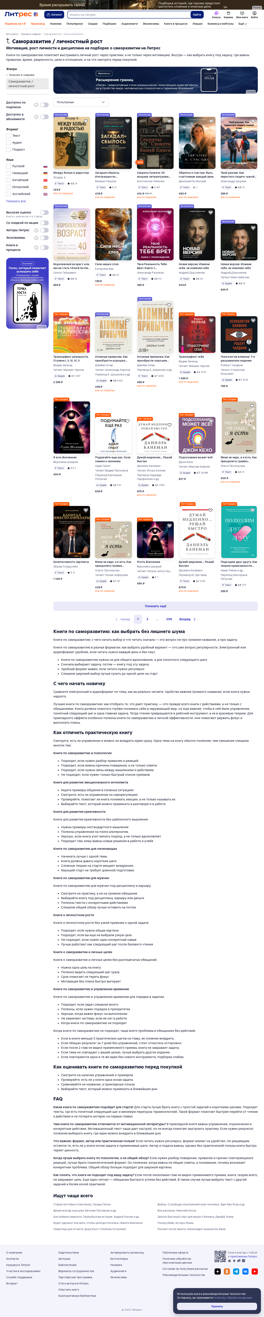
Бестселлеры (119, 1259)
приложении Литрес (243, 1256)
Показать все (16, 201)
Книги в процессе (175, 23)
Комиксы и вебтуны (220, 23)
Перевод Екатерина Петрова (108, 477)
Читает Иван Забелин (235, 277)
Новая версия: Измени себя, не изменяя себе (194, 266)
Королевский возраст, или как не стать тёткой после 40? (71, 266)
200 (169, 619)
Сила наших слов (106, 264)
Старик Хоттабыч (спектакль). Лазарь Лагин (82, 1204)
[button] (188, 619)
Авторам (64, 1259)
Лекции (197, 23)
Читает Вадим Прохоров (111, 470)
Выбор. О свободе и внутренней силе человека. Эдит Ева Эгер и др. (201, 1204)
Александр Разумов (150, 272)
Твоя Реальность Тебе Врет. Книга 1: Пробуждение (152, 266)
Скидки (93, 23)
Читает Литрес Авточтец (153, 571)
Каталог (56, 14)
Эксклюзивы (151, 23)
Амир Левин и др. (232, 570)
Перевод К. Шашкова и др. (113, 374)
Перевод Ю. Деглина (193, 575)
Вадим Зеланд (62, 365)
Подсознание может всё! (196, 457)
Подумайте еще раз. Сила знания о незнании (112, 459)
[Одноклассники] (227, 1271)
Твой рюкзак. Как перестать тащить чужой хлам (238, 175)
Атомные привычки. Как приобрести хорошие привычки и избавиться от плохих (113, 359)
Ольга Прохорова (233, 466)
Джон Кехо (186, 462)
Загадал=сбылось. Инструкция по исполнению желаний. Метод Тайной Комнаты (111, 175)
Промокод (38, 23)
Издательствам (68, 1252)
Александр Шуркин (233, 181)
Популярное (74, 23)
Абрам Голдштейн (65, 566)
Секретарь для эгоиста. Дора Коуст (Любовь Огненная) (89, 1229)
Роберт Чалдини (232, 365)
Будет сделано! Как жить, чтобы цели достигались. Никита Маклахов (98, 1223)
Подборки (109, 23)
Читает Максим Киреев (194, 466)
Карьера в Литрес (18, 1265)
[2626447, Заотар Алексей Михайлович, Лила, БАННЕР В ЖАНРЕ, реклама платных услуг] (155, 80)
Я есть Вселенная (65, 457)
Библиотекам (67, 1265)
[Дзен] (218, 1271)
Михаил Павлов (105, 181)
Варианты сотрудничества (76, 1271)
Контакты (12, 1259)
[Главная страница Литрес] (21, 15)
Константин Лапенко (151, 181)
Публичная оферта (175, 1252)
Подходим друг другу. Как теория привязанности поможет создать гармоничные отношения (239, 564)
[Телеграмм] (236, 1271)
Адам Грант (103, 466)
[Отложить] (86, 121)
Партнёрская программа (75, 1277)
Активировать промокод (127, 1252)
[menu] (81, 102)
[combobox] (129, 14)
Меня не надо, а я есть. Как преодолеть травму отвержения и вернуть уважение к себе (239, 459)
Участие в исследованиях (23, 1271)
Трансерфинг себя (191, 356)
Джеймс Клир (104, 365)
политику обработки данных (233, 1297)
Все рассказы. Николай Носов (177, 1210)
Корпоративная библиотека (77, 1296)
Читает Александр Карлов (112, 370)
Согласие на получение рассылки (185, 1269)
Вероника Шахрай (65, 462)
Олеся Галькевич (64, 272)
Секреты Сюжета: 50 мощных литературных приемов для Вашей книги (155, 175)
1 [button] (138, 619)
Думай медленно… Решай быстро (154, 459)
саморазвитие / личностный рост (22, 83)
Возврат (12, 1283)
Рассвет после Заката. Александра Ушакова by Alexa (192, 1229)
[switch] (44, 105)
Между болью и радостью (71, 173)
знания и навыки (21, 75)
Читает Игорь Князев (151, 470)
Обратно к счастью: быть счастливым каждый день (196, 174)
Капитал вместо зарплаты (71, 562)
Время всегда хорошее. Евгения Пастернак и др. (85, 1210)
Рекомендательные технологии (184, 1275)
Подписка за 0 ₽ (15, 23)
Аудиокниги (129, 23)
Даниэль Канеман (149, 466)
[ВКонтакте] (245, 1271)
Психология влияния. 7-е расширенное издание (238, 358)
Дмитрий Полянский (192, 181)
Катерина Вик (104, 269)
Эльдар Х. (59, 177)
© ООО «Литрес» (132, 1310)
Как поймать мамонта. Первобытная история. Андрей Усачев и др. (96, 1216)
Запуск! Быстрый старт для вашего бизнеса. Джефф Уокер (196, 1216)
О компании (14, 1252)
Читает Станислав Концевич (233, 371)
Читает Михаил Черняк (68, 370)
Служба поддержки (19, 1277)
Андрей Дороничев (192, 272)
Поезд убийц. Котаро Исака (175, 1223)
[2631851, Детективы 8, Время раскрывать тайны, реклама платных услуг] (132, 5)
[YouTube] (255, 1271)
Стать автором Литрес (73, 1283)
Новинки (55, 23)
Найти (197, 14)
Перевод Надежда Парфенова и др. (149, 477)
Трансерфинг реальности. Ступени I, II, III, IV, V (71, 358)
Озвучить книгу (68, 1289)
